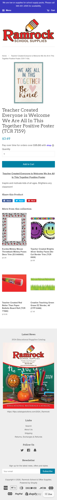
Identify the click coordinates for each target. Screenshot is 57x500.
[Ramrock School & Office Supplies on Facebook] (28, 450)
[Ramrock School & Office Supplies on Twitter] (22, 450)
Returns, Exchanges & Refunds (28, 436)
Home (4, 56)
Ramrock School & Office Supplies (36, 479)
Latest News (28, 334)
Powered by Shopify (28, 482)
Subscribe (48, 471)
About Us (28, 429)
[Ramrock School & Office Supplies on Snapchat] (35, 450)
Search (28, 425)
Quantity (6, 149)
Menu (8, 10)
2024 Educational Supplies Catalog (28, 339)
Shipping (28, 433)
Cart (52, 10)
